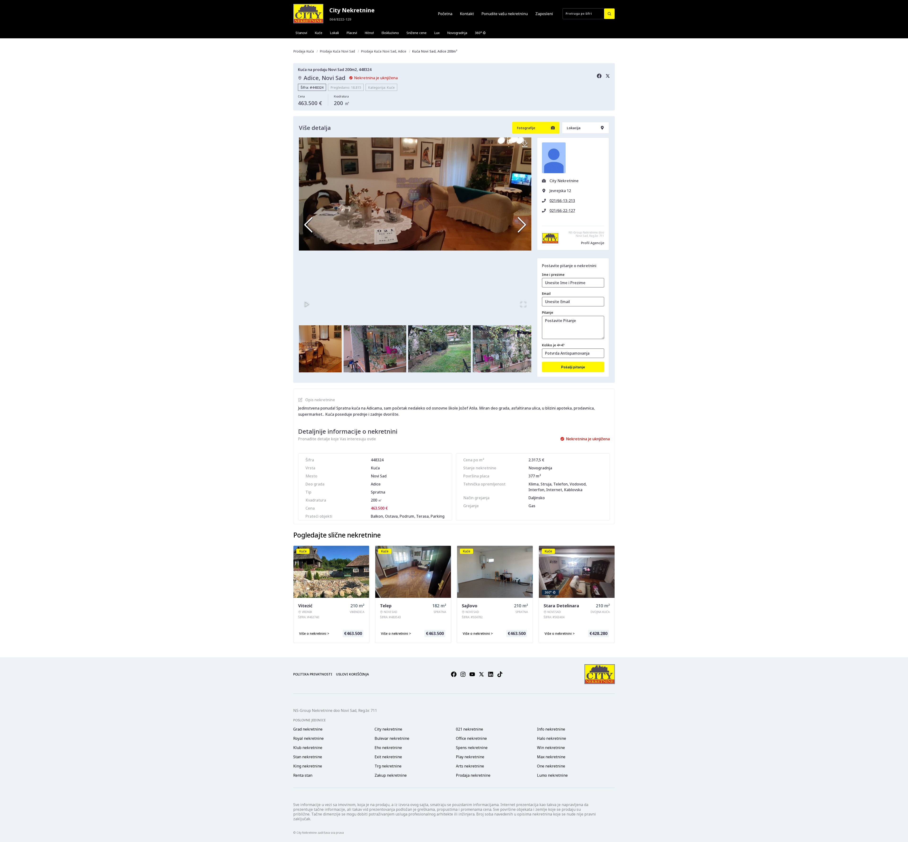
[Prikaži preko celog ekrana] (523, 304)
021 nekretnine (469, 729)
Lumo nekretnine (552, 775)
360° (478, 33)
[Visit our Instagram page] (463, 674)
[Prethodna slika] (308, 225)
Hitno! (369, 33)
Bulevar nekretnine (392, 738)
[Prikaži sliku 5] (375, 348)
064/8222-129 (340, 19)
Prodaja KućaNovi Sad (337, 51)
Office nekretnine (471, 738)
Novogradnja (457, 33)
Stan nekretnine (307, 756)
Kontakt (467, 13)
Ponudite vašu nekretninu (504, 13)
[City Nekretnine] (308, 13)
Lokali (334, 33)
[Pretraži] (609, 13)
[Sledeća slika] (521, 225)
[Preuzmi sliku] (524, 144)
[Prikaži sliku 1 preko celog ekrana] (415, 194)
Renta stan (302, 775)
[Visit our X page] (481, 674)
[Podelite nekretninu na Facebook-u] (599, 76)
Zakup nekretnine (391, 775)
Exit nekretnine (388, 756)
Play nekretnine (470, 756)
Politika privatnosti (312, 674)
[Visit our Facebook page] (454, 674)
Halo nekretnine (551, 738)
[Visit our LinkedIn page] (490, 674)
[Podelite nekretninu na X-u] (607, 76)
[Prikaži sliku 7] (504, 348)
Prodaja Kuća (303, 51)
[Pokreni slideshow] (307, 304)
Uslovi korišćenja (352, 674)
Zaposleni (544, 13)
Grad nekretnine (308, 729)
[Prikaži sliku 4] (310, 348)
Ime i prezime (553, 274)
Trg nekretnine (388, 766)
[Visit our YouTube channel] (472, 674)
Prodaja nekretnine (473, 775)
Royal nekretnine (308, 738)
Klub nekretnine (307, 747)
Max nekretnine (551, 756)
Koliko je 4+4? (553, 345)
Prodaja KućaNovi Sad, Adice (383, 51)
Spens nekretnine (472, 747)
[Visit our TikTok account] (500, 674)
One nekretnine (551, 766)
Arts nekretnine (470, 766)
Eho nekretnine (388, 747)
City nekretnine (388, 729)
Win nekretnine (551, 747)
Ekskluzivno (390, 33)
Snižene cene (416, 33)
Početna (445, 13)
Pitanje (547, 312)
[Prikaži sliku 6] (439, 348)
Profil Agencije (592, 243)
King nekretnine (307, 766)
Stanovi (301, 33)
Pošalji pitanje (573, 367)
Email (546, 293)
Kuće (318, 33)
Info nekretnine (551, 729)
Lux (437, 33)
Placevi (351, 33)
